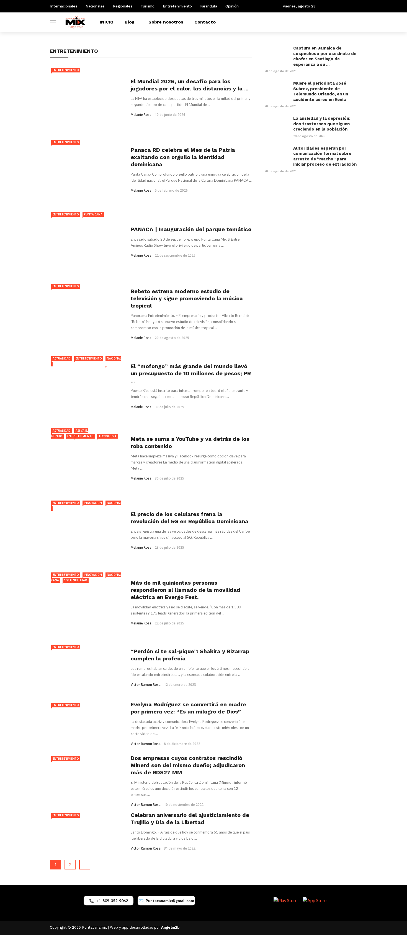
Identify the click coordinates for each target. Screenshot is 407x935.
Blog (130, 22)
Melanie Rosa (141, 114)
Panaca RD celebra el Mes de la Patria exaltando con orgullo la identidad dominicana (183, 157)
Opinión (232, 6)
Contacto (205, 22)
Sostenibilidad (75, 580)
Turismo (147, 6)
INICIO (107, 22)
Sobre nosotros (165, 22)
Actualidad (62, 358)
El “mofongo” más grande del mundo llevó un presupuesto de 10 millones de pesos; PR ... (191, 373)
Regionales (122, 6)
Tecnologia (108, 436)
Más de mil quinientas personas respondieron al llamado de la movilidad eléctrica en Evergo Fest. (185, 589)
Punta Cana (93, 214)
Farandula (208, 6)
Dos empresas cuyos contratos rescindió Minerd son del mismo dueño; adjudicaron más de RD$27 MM (188, 765)
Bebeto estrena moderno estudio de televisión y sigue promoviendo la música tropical (187, 298)
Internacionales (63, 6)
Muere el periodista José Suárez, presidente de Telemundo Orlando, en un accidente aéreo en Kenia (320, 91)
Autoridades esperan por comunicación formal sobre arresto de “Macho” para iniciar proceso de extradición (325, 156)
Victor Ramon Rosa (146, 684)
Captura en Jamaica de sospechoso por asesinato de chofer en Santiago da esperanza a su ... (324, 56)
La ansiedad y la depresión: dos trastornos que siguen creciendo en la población (321, 124)
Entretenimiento (177, 6)
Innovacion (93, 503)
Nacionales (95, 6)
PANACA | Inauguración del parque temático (191, 229)
